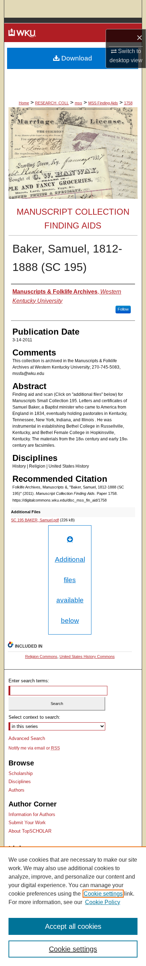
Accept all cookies (73, 926)
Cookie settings (103, 894)
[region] (73, 906)
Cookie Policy (102, 902)
